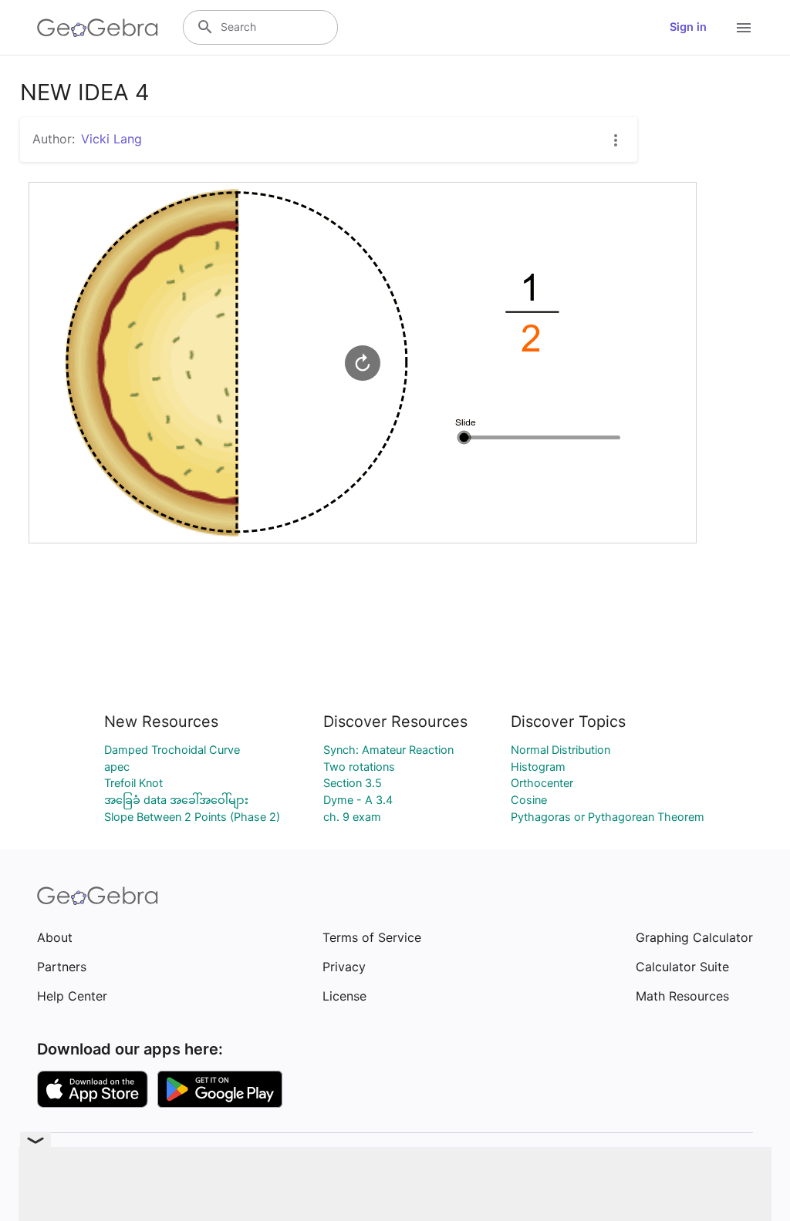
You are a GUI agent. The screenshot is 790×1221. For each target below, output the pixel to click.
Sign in (688, 27)
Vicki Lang (111, 138)
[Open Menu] (743, 27)
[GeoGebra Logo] (97, 27)
